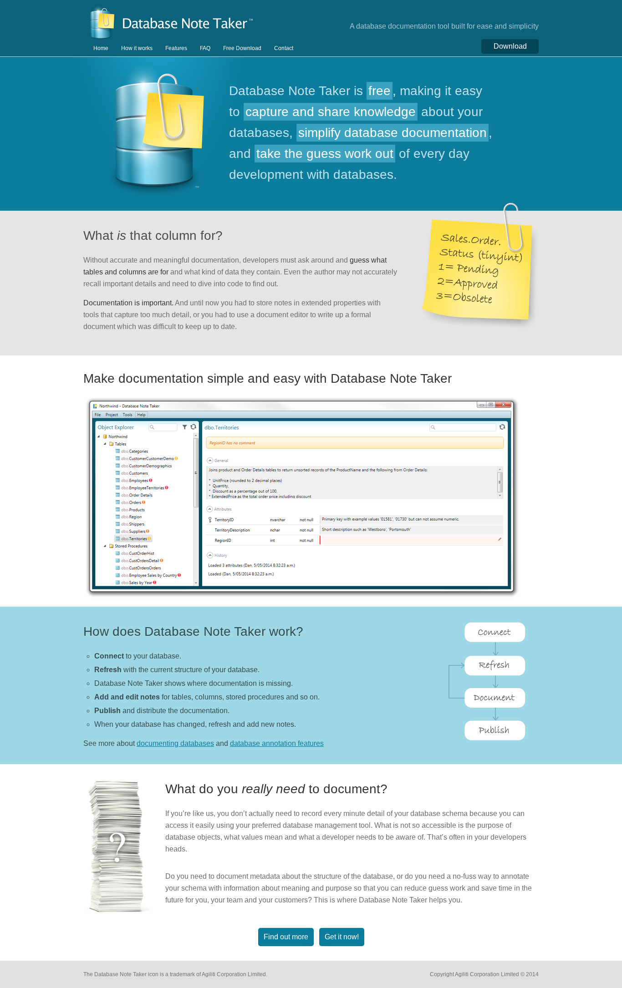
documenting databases (175, 743)
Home (100, 48)
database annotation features (277, 743)
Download (510, 46)
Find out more (286, 937)
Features (176, 48)
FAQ (205, 48)
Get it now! (342, 937)
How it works (137, 48)
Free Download (242, 48)
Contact (283, 48)
